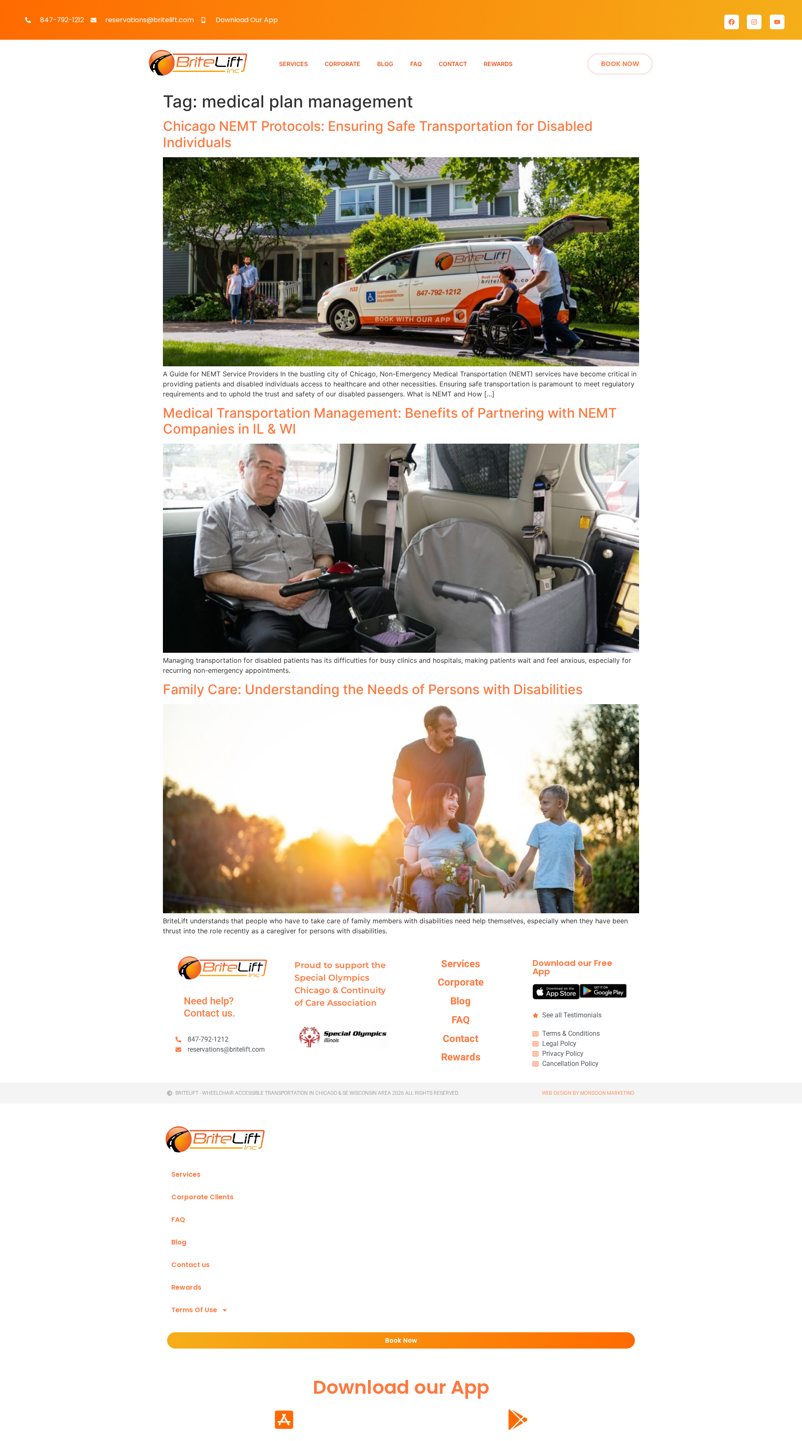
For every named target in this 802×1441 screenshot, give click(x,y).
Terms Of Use (194, 1310)
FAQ (178, 1219)
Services (185, 1174)
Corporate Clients (202, 1197)
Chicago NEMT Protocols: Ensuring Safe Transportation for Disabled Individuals (378, 134)
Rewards (186, 1287)
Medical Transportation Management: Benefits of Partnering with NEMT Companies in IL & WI (390, 421)
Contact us (190, 1265)
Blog (178, 1242)
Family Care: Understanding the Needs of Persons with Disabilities (373, 689)
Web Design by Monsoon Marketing (588, 1092)
